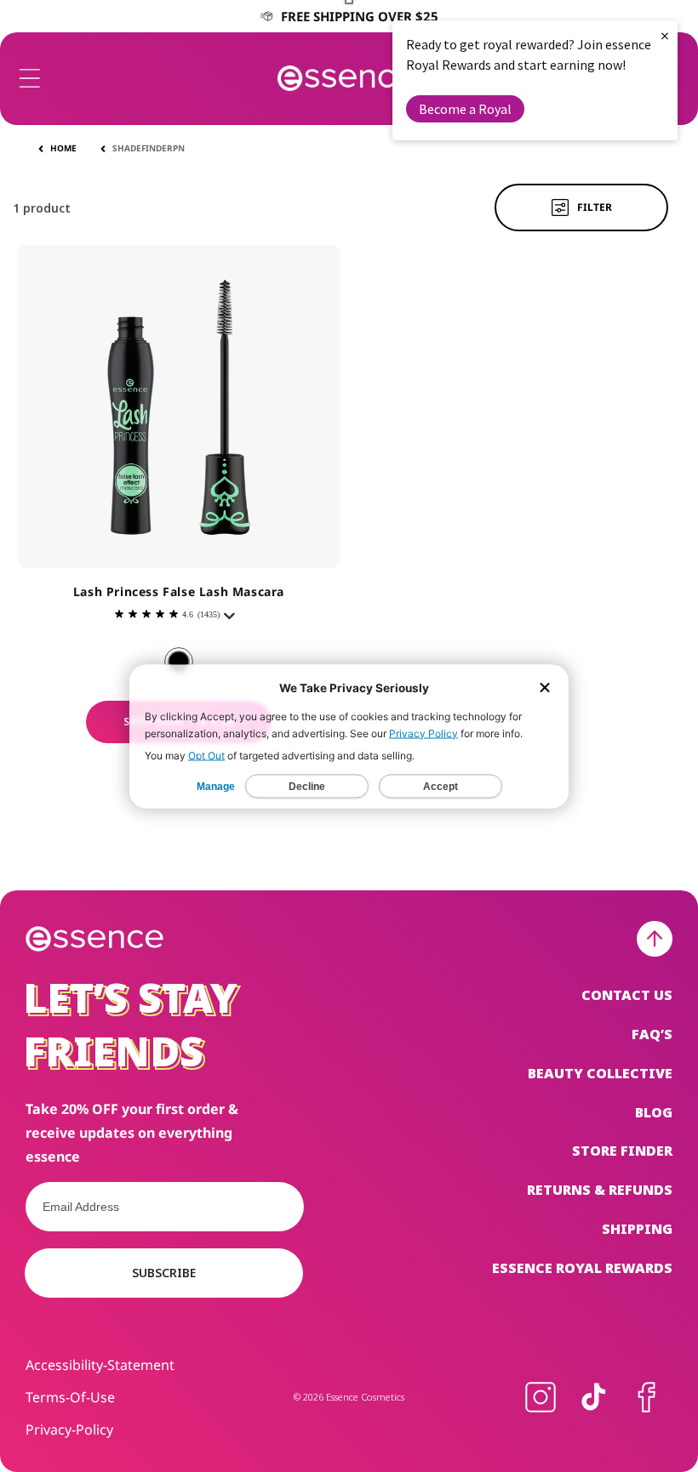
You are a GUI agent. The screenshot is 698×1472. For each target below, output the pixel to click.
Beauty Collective (600, 1073)
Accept (440, 786)
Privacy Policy (423, 732)
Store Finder (622, 1150)
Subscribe (164, 1273)
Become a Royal (465, 108)
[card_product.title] (178, 406)
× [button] (665, 35)
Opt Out (206, 754)
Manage (216, 786)
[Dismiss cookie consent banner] (544, 688)
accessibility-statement (100, 1364)
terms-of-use (70, 1397)
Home (63, 148)
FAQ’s (652, 1034)
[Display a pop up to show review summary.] (232, 621)
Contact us (626, 995)
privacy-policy (69, 1429)
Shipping (637, 1228)
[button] (30, 78)
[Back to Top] (654, 939)
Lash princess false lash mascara (178, 591)
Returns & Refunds (599, 1189)
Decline (307, 786)
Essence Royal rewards (582, 1268)
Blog (653, 1112)
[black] (179, 662)
